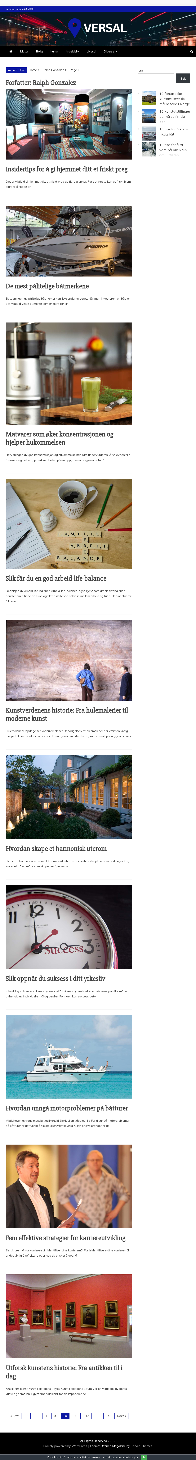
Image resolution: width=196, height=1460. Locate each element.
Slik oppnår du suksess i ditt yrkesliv (55, 979)
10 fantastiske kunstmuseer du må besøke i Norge (174, 98)
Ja (144, 1457)
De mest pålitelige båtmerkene (47, 286)
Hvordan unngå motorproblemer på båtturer (67, 1108)
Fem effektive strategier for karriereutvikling (65, 1238)
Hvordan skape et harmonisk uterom (56, 849)
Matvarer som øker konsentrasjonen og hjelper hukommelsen (59, 438)
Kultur (54, 51)
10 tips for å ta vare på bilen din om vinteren (173, 150)
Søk (140, 71)
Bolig (39, 51)
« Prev (14, 1416)
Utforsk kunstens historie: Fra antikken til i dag (64, 1372)
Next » (121, 1416)
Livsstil (91, 51)
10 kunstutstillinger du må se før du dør (174, 116)
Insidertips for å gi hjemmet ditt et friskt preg (66, 169)
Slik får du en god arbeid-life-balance (56, 578)
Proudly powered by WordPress (65, 1446)
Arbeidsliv (72, 51)
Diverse (109, 51)
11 (76, 1416)
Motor (24, 51)
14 (108, 1416)
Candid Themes (141, 1446)
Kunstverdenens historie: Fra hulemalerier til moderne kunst (67, 714)
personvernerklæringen (125, 1457)
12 (87, 1416)
